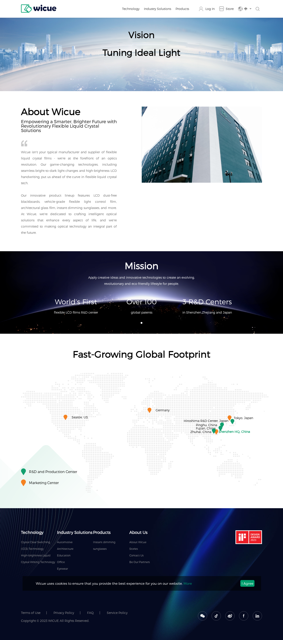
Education (64, 555)
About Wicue (137, 542)
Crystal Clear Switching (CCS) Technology (35, 545)
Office (61, 561)
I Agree (247, 583)
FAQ (90, 613)
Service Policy (117, 613)
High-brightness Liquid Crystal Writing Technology (38, 558)
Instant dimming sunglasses (104, 545)
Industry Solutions (157, 9)
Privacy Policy (64, 613)
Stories (133, 548)
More (188, 583)
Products (182, 9)
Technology (131, 9)
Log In (210, 9)
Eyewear (62, 568)
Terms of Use (30, 613)
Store (230, 9)
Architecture (65, 548)
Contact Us (136, 555)
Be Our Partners (139, 561)
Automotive (65, 542)
